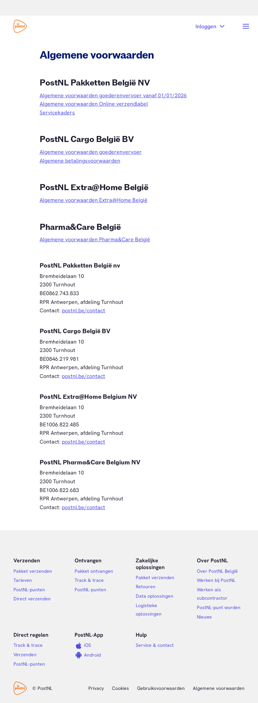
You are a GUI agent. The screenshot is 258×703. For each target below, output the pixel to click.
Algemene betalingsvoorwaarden (80, 160)
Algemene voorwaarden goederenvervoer (91, 151)
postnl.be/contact (83, 310)
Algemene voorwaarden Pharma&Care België (95, 239)
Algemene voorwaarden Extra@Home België (93, 200)
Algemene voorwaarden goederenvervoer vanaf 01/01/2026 (113, 95)
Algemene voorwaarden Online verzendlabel (94, 103)
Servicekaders (57, 112)
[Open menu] (246, 26)
